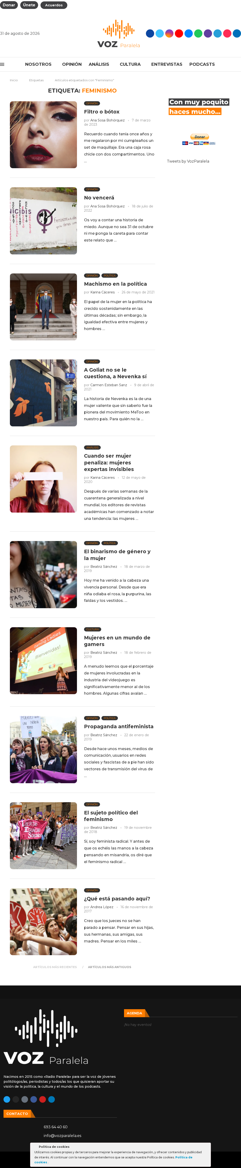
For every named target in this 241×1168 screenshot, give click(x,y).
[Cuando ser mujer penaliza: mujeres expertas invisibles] (43, 478)
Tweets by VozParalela (188, 161)
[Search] (238, 64)
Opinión (72, 64)
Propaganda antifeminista (118, 726)
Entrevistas (166, 64)
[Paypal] (237, 33)
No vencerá (99, 198)
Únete (29, 5)
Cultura (130, 64)
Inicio (14, 80)
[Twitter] (160, 33)
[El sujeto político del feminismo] (43, 835)
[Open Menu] (2, 64)
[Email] (189, 33)
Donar (9, 5)
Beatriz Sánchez (103, 567)
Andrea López (101, 907)
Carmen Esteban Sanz (108, 385)
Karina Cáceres (102, 292)
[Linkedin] (51, 1099)
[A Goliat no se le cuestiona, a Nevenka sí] (43, 392)
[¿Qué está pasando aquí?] (43, 921)
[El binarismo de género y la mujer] (43, 574)
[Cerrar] (207, 1147)
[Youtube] (179, 33)
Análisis (99, 64)
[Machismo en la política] (43, 306)
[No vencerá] (43, 220)
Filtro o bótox (102, 112)
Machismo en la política (115, 284)
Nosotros (38, 64)
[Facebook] (150, 33)
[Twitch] (208, 33)
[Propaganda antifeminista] (43, 749)
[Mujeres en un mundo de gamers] (43, 660)
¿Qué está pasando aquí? (117, 899)
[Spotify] (198, 33)
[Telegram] (217, 33)
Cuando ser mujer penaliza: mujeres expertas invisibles (109, 462)
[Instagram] (169, 33)
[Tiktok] (227, 33)
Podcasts (202, 64)
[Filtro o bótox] (43, 134)
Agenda (134, 1013)
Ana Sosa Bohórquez (107, 120)
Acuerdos (54, 5)
